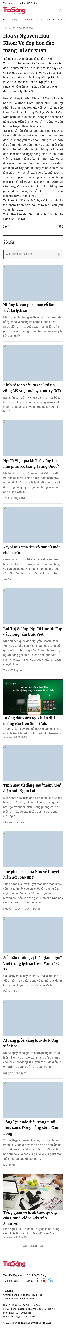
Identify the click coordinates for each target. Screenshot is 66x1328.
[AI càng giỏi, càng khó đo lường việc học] (33, 1018)
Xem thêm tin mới (33, 1245)
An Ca (7, 579)
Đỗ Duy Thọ (11, 991)
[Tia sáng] (14, 11)
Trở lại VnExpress (12, 1275)
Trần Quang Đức (14, 498)
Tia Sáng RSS (10, 1280)
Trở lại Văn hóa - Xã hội (6, 226)
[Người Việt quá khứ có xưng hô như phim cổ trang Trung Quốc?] (33, 438)
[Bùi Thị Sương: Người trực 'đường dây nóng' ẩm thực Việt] (33, 606)
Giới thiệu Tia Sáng (36, 1275)
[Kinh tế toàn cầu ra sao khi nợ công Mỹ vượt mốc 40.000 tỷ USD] (33, 363)
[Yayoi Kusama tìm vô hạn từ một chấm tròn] (33, 525)
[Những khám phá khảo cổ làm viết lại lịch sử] (33, 283)
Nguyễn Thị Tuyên (15, 1073)
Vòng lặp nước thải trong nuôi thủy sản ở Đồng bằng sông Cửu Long (30, 1128)
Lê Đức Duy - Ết (13, 822)
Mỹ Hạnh (9, 1164)
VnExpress (8, 3)
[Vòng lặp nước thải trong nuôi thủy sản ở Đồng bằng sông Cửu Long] (33, 1100)
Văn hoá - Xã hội (33, 19)
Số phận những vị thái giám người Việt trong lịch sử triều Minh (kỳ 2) (33, 963)
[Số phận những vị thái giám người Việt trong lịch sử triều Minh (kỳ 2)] (33, 935)
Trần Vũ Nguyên (13, 670)
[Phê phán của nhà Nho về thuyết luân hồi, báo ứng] (33, 849)
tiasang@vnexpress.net (22, 1316)
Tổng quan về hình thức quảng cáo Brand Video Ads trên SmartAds (30, 1218)
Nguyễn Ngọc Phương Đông (21, 908)
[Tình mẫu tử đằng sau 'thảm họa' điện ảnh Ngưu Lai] (33, 763)
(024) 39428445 (23, 1312)
